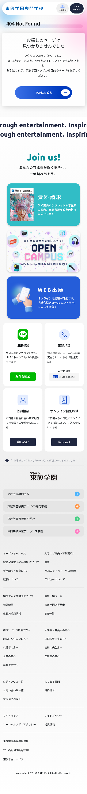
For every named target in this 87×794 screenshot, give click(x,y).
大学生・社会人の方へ (57, 630)
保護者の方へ (10, 647)
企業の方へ (9, 656)
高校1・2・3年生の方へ (16, 630)
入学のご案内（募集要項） (60, 553)
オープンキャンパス (14, 553)
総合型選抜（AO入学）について (21, 562)
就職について (10, 579)
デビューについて (55, 579)
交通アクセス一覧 (13, 681)
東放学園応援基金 (55, 604)
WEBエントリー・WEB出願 (60, 570)
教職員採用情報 (12, 613)
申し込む (23, 442)
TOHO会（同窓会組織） (16, 750)
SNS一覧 (49, 613)
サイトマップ (10, 715)
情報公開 (8, 604)
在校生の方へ (52, 656)
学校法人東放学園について (18, 596)
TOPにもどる (43, 92)
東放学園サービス (13, 759)
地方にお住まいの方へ (16, 638)
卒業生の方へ (10, 665)
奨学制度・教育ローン (15, 570)
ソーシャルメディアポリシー (19, 724)
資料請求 (50, 690)
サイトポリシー (53, 715)
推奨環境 (50, 724)
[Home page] (7, 460)
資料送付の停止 (12, 699)
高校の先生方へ (53, 647)
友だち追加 (22, 376)
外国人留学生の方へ (56, 638)
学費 (47, 562)
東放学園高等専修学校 (16, 741)
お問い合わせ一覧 (13, 690)
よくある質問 (52, 681)
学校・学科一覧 (53, 596)
